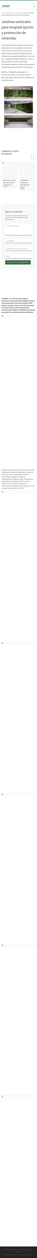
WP (13, 1254)
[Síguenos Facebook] (2, 2)
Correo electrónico (17, 249)
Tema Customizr (28, 1254)
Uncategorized (16, 13)
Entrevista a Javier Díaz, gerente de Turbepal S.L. (9, 182)
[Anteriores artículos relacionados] (28, 157)
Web (8, 256)
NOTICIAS (8, 13)
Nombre (10, 241)
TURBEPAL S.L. (14, 1250)
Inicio (3, 13)
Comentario (12, 226)
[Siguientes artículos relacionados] (33, 157)
